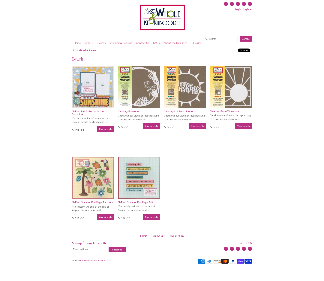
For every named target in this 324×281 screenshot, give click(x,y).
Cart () (246, 38)
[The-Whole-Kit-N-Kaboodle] (162, 18)
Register (247, 9)
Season (92, 50)
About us (158, 235)
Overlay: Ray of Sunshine (224, 111)
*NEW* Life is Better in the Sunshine (88, 113)
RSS (232, 4)
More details (105, 129)
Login (238, 9)
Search (143, 235)
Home (75, 50)
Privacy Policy (176, 235)
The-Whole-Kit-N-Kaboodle (92, 260)
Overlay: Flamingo (128, 111)
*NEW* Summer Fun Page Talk (135, 202)
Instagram (244, 4)
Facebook (226, 4)
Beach (83, 50)
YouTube (238, 4)
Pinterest (250, 4)
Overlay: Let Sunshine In (178, 111)
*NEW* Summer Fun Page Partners (92, 202)
